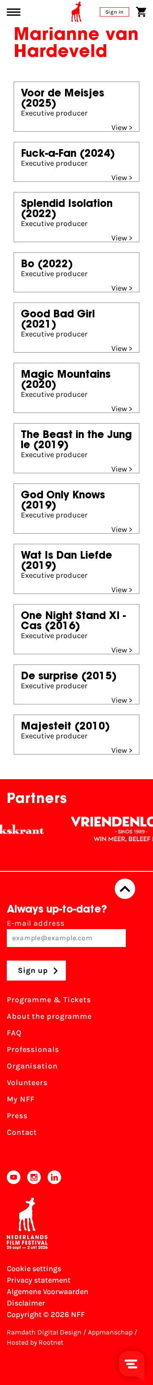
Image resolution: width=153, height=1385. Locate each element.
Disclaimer (26, 1303)
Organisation (32, 1066)
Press (17, 1115)
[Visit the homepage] (76, 12)
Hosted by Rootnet (35, 1342)
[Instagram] (34, 1177)
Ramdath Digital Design (44, 1332)
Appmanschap (110, 1332)
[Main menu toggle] (13, 12)
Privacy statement (39, 1280)
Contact (22, 1132)
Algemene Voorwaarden (47, 1291)
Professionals (33, 1049)
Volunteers (27, 1082)
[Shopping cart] (141, 12)
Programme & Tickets (49, 999)
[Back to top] (125, 889)
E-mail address (36, 923)
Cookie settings (34, 1268)
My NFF (21, 1099)
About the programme (49, 1016)
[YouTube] (13, 1177)
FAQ (14, 1032)
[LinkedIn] (54, 1177)
